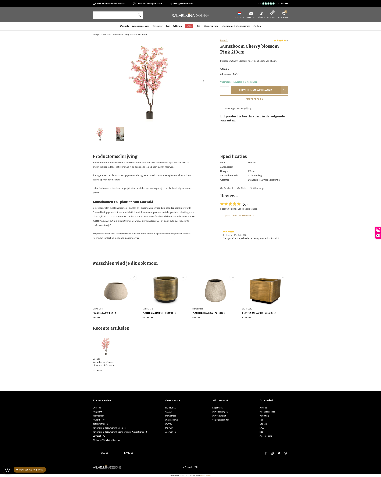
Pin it (243, 188)
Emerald (224, 40)
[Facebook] (266, 453)
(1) (287, 40)
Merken (257, 26)
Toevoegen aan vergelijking (238, 108)
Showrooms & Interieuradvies (236, 26)
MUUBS (168, 424)
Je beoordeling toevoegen (239, 215)
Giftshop (177, 26)
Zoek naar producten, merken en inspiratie (139, 15)
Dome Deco (170, 416)
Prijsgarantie (98, 412)
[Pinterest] (279, 453)
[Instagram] (272, 453)
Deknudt (169, 428)
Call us (104, 453)
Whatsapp (258, 188)
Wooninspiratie (211, 26)
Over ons (97, 408)
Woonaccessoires (140, 26)
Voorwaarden (98, 416)
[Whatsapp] (285, 453)
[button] (100, 134)
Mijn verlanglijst (219, 416)
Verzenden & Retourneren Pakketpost (109, 428)
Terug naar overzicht (102, 34)
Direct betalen (254, 99)
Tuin (168, 26)
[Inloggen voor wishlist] (284, 90)
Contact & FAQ (99, 436)
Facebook (228, 188)
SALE (189, 26)
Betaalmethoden (100, 424)
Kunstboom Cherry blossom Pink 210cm (104, 364)
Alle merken (170, 432)
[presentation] (204, 81)
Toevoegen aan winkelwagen (256, 90)
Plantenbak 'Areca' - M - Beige (208, 313)
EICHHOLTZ (170, 408)
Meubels (124, 26)
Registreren (217, 408)
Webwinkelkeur (205, 475)
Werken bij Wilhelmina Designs (106, 440)
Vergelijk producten (220, 420)
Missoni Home (171, 420)
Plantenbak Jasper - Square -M (259, 313)
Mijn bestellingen (220, 412)
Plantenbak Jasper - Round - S (159, 313)
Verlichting (158, 26)
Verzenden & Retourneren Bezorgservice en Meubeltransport (120, 432)
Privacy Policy (98, 420)
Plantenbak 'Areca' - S (104, 313)
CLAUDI (168, 412)
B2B (198, 26)
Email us (128, 453)
